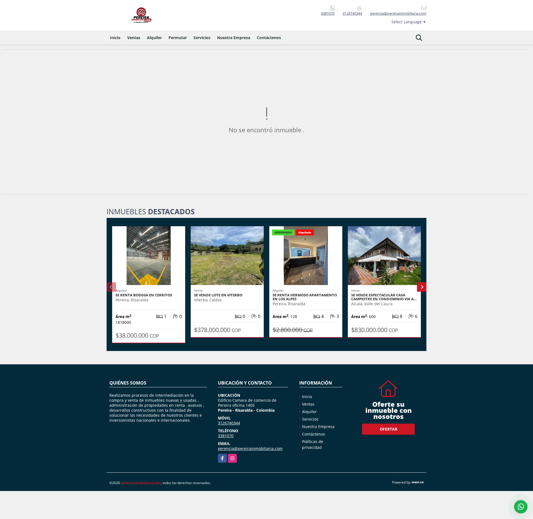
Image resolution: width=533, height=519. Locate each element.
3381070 (328, 13)
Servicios (201, 37)
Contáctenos (269, 37)
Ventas (133, 37)
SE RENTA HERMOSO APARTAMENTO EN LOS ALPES (305, 297)
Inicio (115, 37)
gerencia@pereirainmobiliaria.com (250, 448)
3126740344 (352, 13)
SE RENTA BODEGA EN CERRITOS (143, 295)
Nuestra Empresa (233, 37)
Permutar (178, 37)
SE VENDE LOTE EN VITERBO (218, 295)
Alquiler (154, 37)
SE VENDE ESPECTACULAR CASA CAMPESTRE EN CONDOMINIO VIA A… (384, 297)
